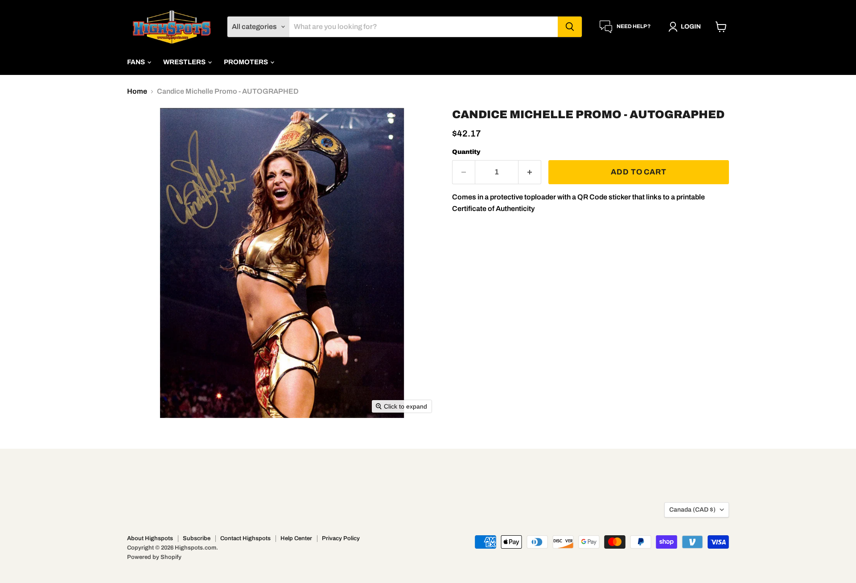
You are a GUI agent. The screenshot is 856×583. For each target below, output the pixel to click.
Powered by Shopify (154, 557)
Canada (692, 509)
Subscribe (196, 538)
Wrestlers (185, 62)
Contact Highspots (245, 538)
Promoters (246, 62)
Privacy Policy (341, 538)
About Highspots (150, 538)
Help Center (296, 538)
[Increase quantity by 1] (530, 172)
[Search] (570, 27)
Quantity (466, 152)
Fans (136, 62)
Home (137, 91)
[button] (686, 26)
